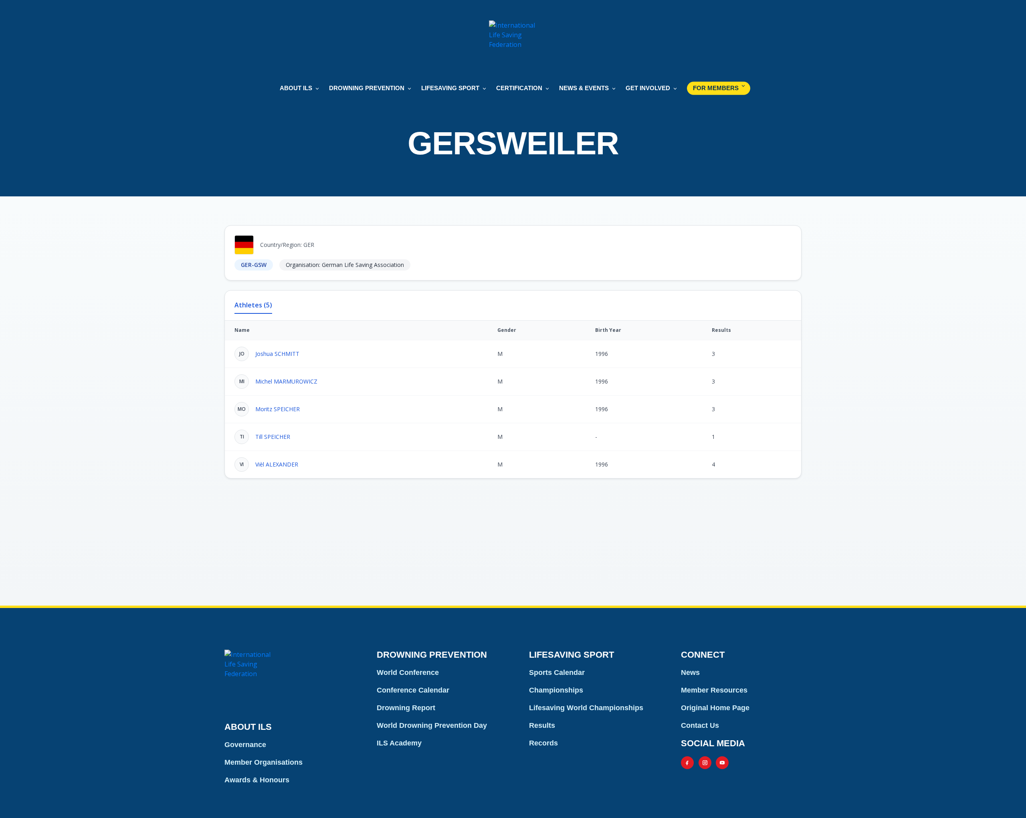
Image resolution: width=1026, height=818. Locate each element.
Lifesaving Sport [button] (450, 88)
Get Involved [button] (648, 88)
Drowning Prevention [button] (366, 88)
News (690, 673)
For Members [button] (716, 88)
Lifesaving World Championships (586, 708)
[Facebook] (687, 762)
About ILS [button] (296, 88)
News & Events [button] (584, 88)
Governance (245, 745)
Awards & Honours (256, 780)
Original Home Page (715, 708)
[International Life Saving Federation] (513, 44)
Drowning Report (406, 708)
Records (543, 743)
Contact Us (700, 725)
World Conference (408, 673)
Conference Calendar (413, 690)
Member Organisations (263, 762)
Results (542, 725)
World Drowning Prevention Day (432, 725)
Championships (556, 690)
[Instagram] (705, 762)
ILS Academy (399, 743)
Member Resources (714, 690)
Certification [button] (519, 88)
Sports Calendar (557, 673)
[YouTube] (722, 762)
